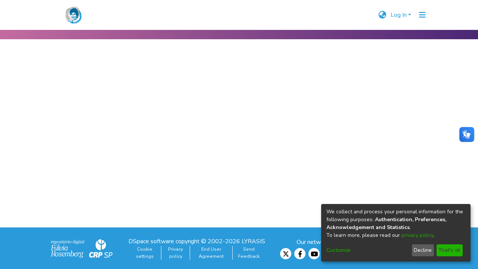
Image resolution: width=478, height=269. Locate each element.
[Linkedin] (285, 253)
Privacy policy (175, 252)
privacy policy (417, 235)
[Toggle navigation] (422, 15)
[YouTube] (314, 253)
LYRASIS (253, 241)
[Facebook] (299, 253)
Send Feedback (249, 252)
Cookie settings (145, 252)
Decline (423, 250)
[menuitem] (382, 14)
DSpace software (151, 241)
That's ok (449, 250)
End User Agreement (211, 252)
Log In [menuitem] (399, 15)
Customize (338, 250)
